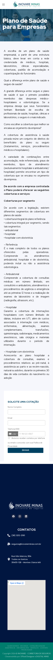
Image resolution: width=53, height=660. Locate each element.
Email (10, 418)
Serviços (34, 648)
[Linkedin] (26, 516)
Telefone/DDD (13, 429)
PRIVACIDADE (26, 650)
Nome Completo (15, 407)
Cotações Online (37, 646)
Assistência (10, 648)
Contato (44, 648)
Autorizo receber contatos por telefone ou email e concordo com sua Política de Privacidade (26, 442)
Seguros (24, 646)
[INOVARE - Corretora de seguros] (27, 4)
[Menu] (3, 4)
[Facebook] (13, 516)
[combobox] (13, 433)
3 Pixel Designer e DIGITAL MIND (34, 656)
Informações (23, 648)
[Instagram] (20, 516)
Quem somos (13, 646)
